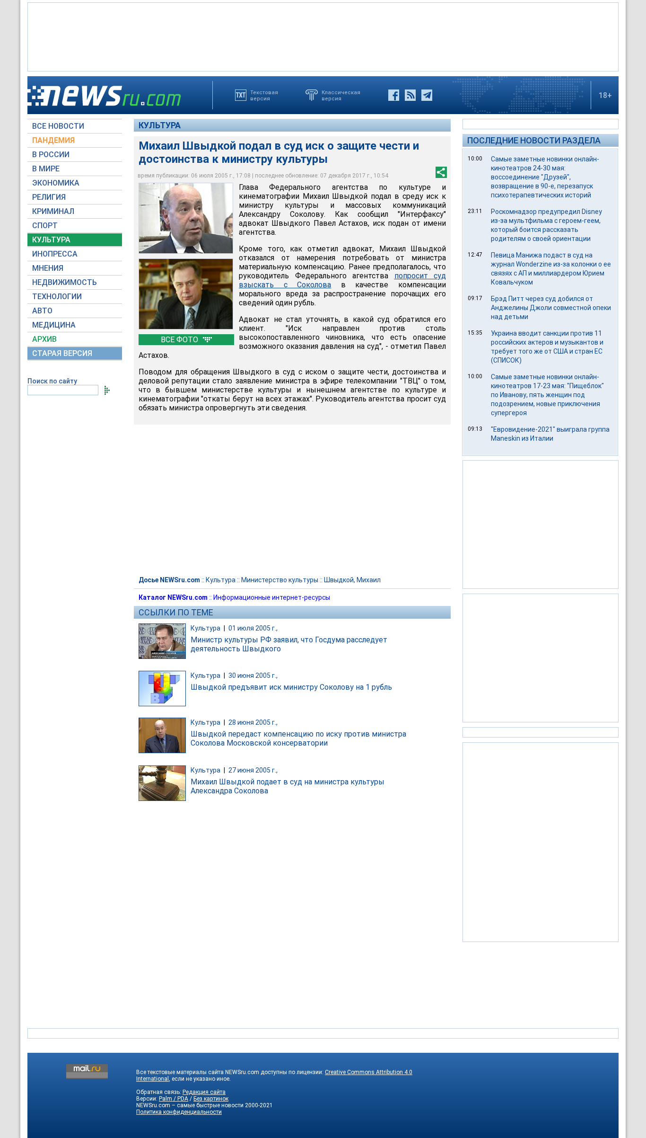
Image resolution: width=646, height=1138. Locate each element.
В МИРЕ (46, 168)
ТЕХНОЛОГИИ (57, 296)
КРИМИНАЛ (53, 211)
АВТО (42, 310)
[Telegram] (426, 95)
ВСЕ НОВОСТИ (58, 126)
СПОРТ (45, 225)
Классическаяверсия (341, 95)
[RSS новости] (410, 95)
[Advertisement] (323, 36)
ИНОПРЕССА (55, 253)
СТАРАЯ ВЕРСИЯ (62, 353)
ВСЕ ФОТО (180, 339)
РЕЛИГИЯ (49, 197)
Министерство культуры (279, 580)
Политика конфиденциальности (179, 1112)
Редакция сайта (204, 1092)
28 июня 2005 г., (253, 722)
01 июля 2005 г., (253, 628)
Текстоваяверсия (264, 95)
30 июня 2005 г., (253, 675)
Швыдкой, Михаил (352, 580)
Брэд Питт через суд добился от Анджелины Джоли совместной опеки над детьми (551, 307)
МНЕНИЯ (47, 268)
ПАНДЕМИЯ (53, 140)
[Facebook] (393, 95)
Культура (160, 125)
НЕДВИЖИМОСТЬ (64, 282)
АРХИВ (44, 339)
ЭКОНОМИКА (55, 182)
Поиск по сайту (52, 381)
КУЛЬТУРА (51, 239)
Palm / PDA (173, 1098)
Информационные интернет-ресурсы (271, 597)
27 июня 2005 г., (253, 770)
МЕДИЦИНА (54, 324)
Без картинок (210, 1098)
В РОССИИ (51, 154)
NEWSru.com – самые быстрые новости (190, 1105)
